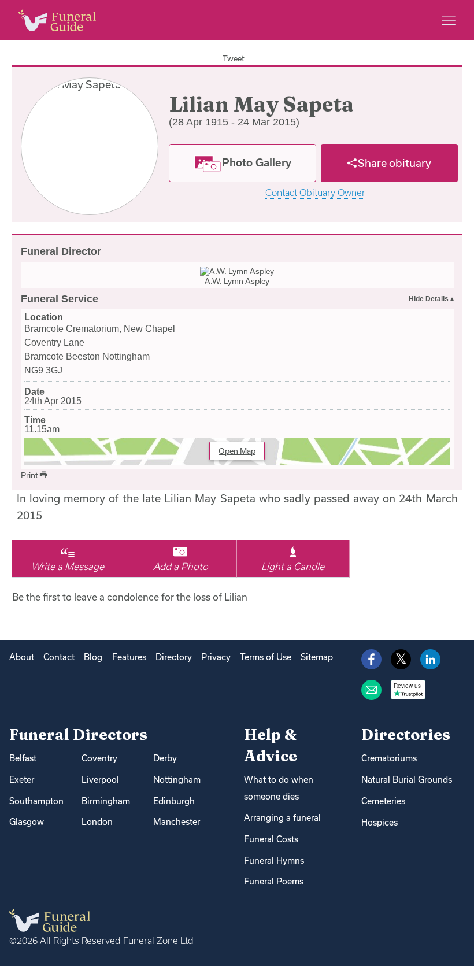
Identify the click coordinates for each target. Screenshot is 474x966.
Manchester (176, 822)
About (21, 657)
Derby (165, 758)
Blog (93, 657)
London (97, 822)
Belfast (22, 758)
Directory (173, 657)
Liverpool (100, 779)
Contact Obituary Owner (315, 193)
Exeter (21, 779)
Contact (59, 657)
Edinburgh (174, 801)
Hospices (379, 822)
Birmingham (106, 801)
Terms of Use (265, 657)
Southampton (36, 801)
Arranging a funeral (282, 818)
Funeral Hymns (274, 860)
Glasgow (26, 822)
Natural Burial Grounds (406, 779)
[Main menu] (449, 20)
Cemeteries (383, 801)
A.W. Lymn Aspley (237, 281)
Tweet (234, 58)
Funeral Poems (273, 881)
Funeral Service (59, 299)
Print (30, 475)
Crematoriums (389, 758)
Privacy (216, 657)
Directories (405, 734)
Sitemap (317, 657)
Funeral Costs (271, 839)
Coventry (99, 758)
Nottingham (177, 779)
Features (129, 657)
